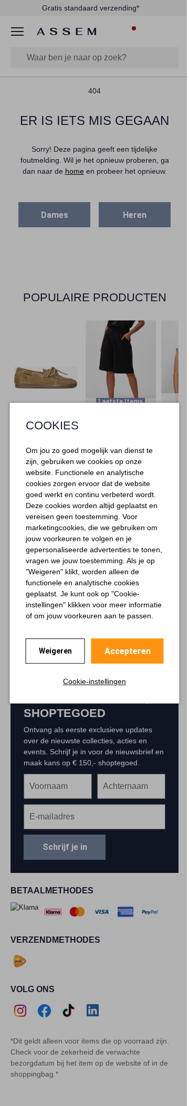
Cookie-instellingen (94, 681)
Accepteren (127, 651)
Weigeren (55, 651)
